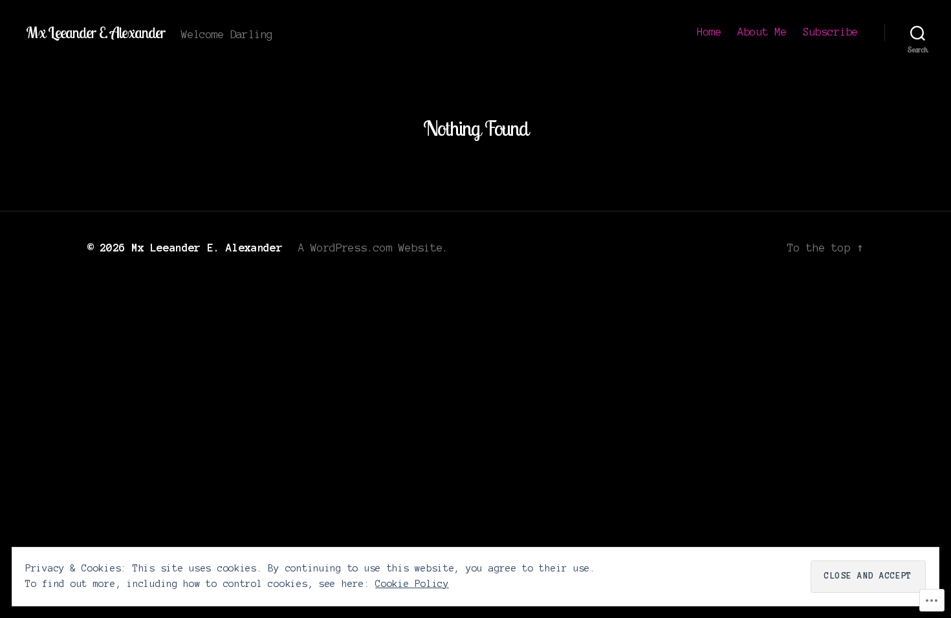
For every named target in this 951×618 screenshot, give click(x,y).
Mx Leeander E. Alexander (96, 32)
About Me (762, 31)
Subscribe (830, 31)
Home (709, 31)
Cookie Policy (412, 584)
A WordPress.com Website (370, 247)
